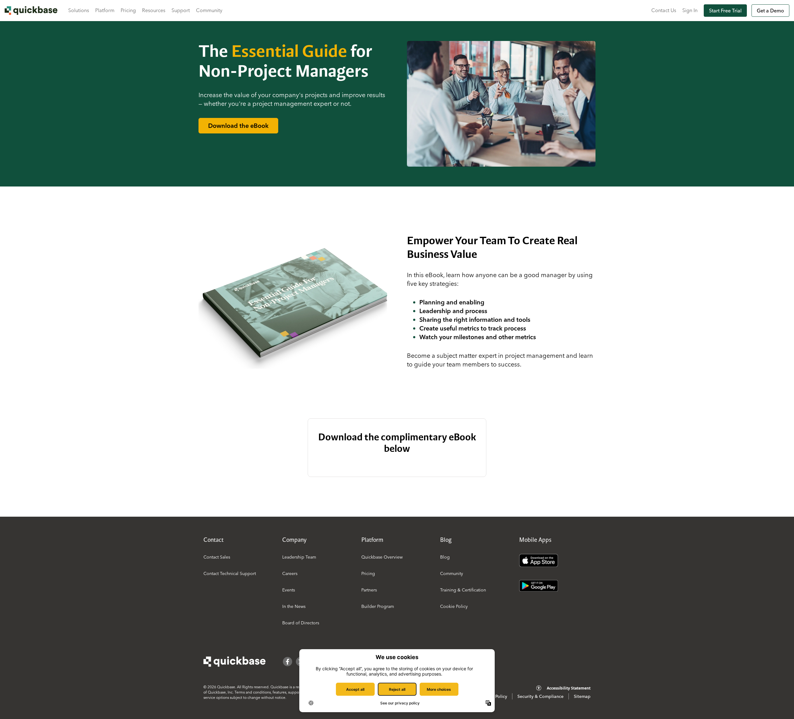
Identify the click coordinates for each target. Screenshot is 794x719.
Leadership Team (299, 557)
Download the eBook (238, 125)
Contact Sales (216, 557)
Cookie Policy (454, 606)
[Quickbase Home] (234, 661)
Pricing (128, 10)
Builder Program (377, 606)
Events (288, 590)
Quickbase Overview (382, 557)
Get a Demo (770, 10)
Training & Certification (463, 590)
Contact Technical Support (229, 573)
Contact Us (663, 10)
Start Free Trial (725, 10)
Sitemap (582, 696)
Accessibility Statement (569, 688)
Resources (153, 10)
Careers (289, 573)
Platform (104, 10)
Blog (445, 557)
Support (181, 10)
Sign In (690, 10)
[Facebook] (287, 661)
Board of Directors (300, 623)
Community (209, 10)
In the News (294, 606)
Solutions (78, 10)
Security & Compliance (540, 696)
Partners (369, 590)
